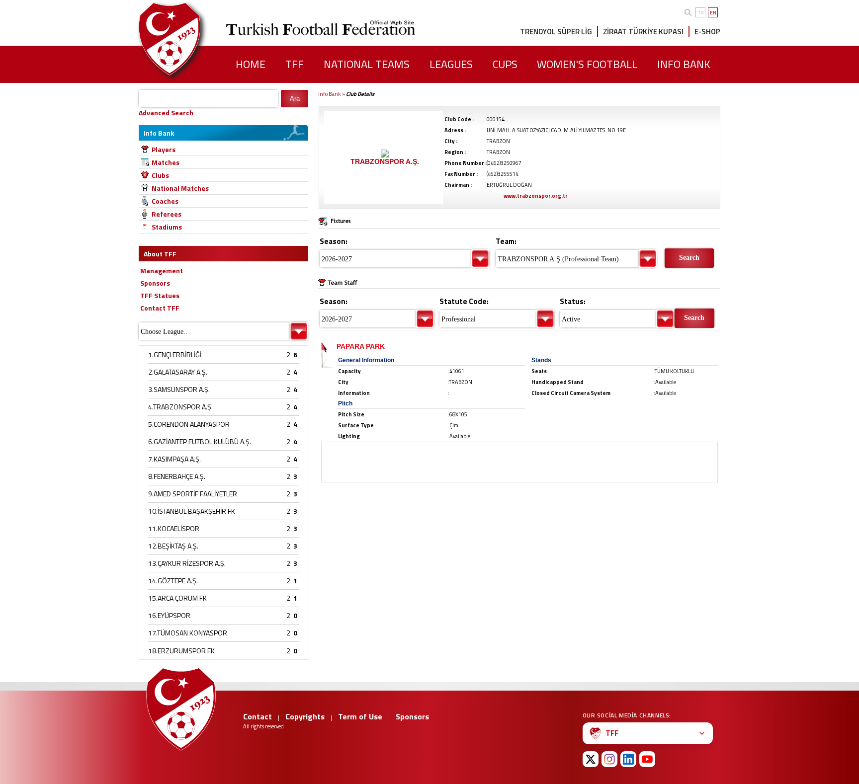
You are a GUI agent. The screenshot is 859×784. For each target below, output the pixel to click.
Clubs (160, 175)
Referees (166, 214)
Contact (257, 716)
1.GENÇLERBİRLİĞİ (174, 354)
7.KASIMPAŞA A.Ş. (174, 459)
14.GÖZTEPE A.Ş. (173, 580)
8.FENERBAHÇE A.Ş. (176, 476)
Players (163, 149)
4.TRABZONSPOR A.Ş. (180, 406)
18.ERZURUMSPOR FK (181, 650)
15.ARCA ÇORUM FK (177, 598)
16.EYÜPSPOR (169, 615)
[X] (591, 759)
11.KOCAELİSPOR (173, 528)
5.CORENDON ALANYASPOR (189, 424)
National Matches (180, 188)
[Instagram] (609, 759)
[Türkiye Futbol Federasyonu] (186, 39)
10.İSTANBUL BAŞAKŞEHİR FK (191, 511)
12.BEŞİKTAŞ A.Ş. (173, 546)
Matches (165, 162)
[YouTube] (647, 759)
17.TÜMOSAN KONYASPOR (187, 632)
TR (700, 12)
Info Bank (329, 94)
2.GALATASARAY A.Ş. (177, 372)
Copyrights (305, 716)
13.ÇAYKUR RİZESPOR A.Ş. (187, 563)
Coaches (165, 201)
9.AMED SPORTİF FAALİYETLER (192, 493)
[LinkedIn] (628, 759)
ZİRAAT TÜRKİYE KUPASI (643, 31)
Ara (295, 98)
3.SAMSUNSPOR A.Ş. (179, 389)
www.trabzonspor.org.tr (536, 196)
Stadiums (167, 227)
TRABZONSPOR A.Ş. (384, 161)
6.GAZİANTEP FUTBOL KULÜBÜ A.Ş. (199, 441)
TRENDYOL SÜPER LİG (556, 31)
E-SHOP (707, 31)
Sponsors (412, 716)
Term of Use (360, 716)
